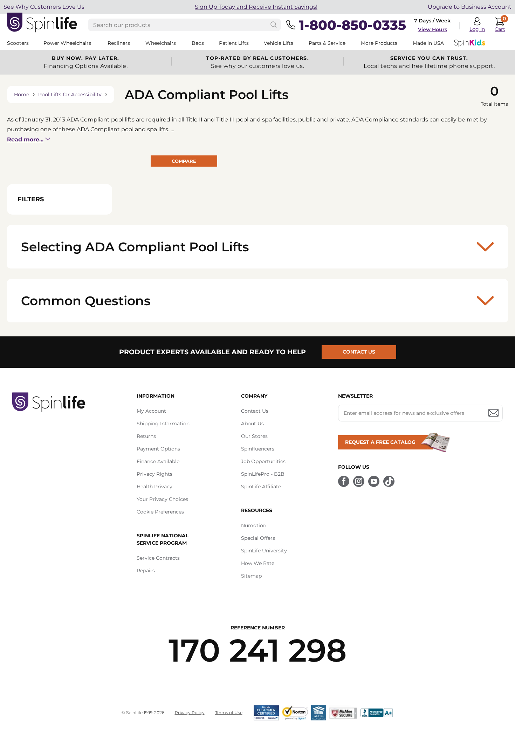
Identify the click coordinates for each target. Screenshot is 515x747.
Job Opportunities (263, 461)
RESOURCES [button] (256, 510)
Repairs (146, 570)
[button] (28, 139)
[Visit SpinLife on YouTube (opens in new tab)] (373, 481)
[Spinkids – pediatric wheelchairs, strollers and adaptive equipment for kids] (469, 43)
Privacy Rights (154, 474)
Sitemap (251, 576)
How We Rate (257, 563)
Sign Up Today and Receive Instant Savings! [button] (256, 7)
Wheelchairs (160, 43)
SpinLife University (264, 550)
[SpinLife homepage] (42, 25)
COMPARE (184, 161)
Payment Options (158, 449)
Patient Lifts (234, 43)
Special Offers (258, 538)
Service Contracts (158, 558)
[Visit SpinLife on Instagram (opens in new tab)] (358, 481)
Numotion (253, 525)
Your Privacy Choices (162, 499)
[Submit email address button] (493, 413)
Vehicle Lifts (278, 43)
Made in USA (428, 43)
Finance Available (158, 461)
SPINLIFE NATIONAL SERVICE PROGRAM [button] (162, 539)
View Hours (432, 29)
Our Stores (254, 436)
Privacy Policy (190, 712)
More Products (379, 43)
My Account (151, 411)
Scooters (18, 43)
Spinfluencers (257, 449)
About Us (252, 423)
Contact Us (359, 352)
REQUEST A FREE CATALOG (380, 442)
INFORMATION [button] (155, 396)
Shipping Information (163, 423)
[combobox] (184, 25)
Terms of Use (228, 712)
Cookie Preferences (160, 512)
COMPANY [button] (254, 396)
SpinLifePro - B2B (262, 474)
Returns (146, 436)
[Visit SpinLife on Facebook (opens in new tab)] (343, 481)
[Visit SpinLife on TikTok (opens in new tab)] (388, 481)
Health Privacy (154, 486)
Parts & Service (327, 43)
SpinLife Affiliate (261, 486)
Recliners (119, 43)
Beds (198, 43)
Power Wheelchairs (67, 43)
